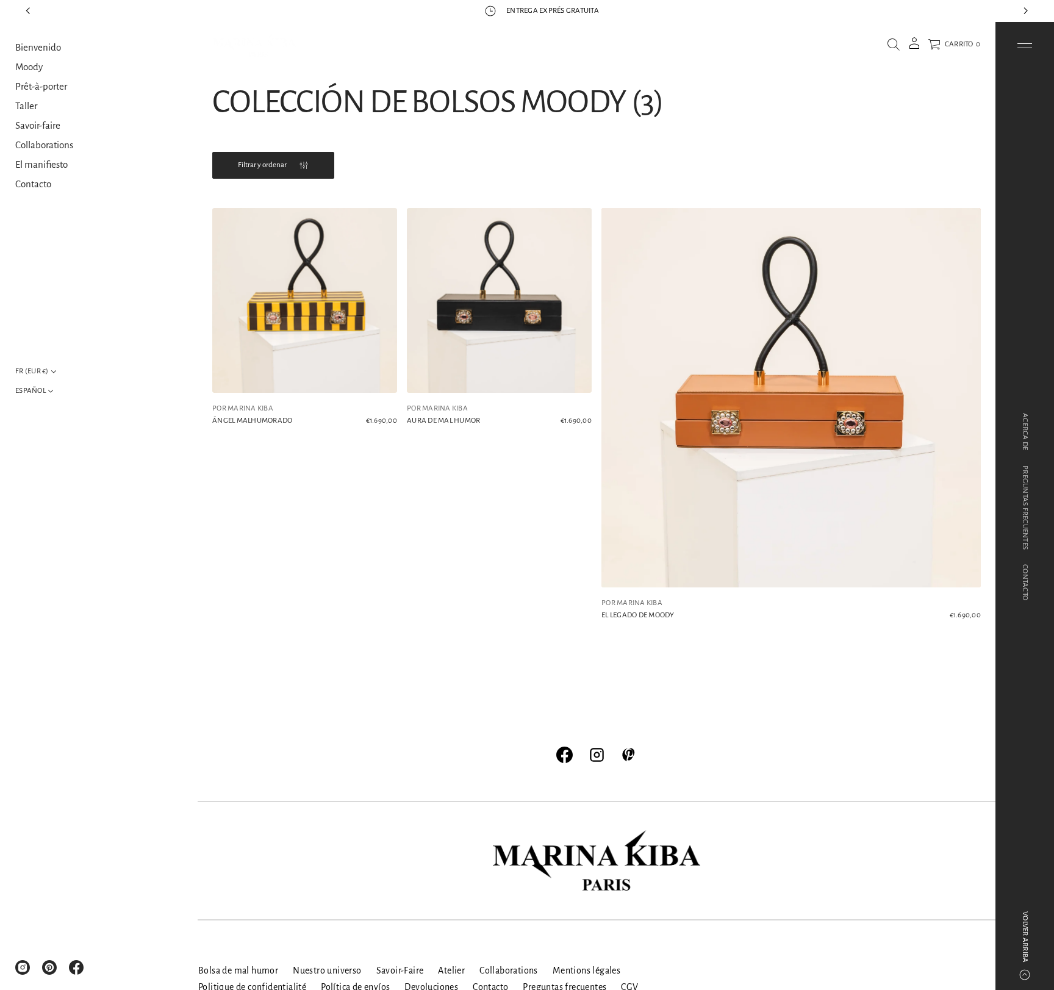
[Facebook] (76, 967)
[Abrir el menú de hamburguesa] (1024, 45)
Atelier (451, 970)
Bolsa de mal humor (238, 970)
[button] (893, 44)
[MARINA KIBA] (254, 44)
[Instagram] (22, 967)
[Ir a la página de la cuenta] (914, 47)
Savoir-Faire (400, 970)
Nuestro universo (327, 970)
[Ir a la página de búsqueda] (893, 44)
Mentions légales (586, 970)
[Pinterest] (49, 967)
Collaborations (508, 970)
